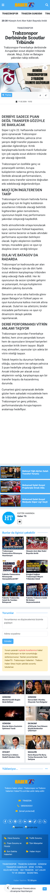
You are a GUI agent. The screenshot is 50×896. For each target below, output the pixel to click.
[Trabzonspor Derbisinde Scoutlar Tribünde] (25, 77)
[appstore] (17, 828)
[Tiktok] (35, 821)
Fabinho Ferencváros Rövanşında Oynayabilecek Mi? (11, 576)
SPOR (31, 867)
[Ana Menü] (3, 5)
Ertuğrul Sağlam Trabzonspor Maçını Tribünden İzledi (34, 576)
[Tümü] (46, 768)
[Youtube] (30, 821)
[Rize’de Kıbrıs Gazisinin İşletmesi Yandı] (12, 713)
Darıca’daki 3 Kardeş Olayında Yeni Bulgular (37, 701)
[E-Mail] (19, 522)
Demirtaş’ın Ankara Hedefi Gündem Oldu (11, 756)
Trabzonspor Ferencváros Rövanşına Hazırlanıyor (12, 553)
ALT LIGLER (40, 870)
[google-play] (31, 828)
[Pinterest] (15, 821)
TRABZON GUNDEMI (31, 13)
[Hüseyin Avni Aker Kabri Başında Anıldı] (37, 543)
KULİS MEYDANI (10, 870)
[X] (10, 821)
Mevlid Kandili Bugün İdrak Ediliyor (11, 701)
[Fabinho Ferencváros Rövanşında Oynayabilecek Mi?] (13, 566)
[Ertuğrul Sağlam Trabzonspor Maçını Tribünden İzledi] (37, 566)
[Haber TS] (8, 517)
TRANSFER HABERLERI (16, 867)
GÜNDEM (6, 697)
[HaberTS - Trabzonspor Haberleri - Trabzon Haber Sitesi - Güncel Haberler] (25, 5)
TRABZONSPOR (10, 13)
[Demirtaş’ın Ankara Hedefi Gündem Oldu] (12, 742)
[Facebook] (5, 821)
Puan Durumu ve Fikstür (13, 844)
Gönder (8, 641)
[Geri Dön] (8, 888)
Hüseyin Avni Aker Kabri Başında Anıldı (24, 20)
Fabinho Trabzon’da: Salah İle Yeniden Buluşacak (10, 600)
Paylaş (8, 95)
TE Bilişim (32, 880)
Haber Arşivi (35, 851)
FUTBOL (39, 867)
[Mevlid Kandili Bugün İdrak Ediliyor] (12, 687)
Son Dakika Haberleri (10, 853)
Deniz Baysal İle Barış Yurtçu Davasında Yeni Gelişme (37, 757)
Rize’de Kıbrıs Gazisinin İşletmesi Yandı (12, 727)
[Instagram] (20, 821)
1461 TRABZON (26, 870)
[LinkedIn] (25, 821)
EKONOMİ (32, 723)
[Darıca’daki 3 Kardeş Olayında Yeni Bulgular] (38, 687)
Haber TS (21, 516)
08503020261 (27, 806)
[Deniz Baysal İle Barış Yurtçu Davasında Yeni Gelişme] (38, 742)
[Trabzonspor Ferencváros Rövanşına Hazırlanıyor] (13, 543)
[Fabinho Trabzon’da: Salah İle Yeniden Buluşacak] (13, 589)
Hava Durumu (14, 838)
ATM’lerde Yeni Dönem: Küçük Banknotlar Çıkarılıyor (38, 728)
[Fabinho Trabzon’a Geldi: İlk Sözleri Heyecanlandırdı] (37, 589)
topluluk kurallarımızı (28, 650)
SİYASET (6, 752)
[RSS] (45, 821)
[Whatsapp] (40, 821)
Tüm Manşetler (36, 843)
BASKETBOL (32, 873)
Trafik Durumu (35, 838)
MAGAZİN (32, 752)
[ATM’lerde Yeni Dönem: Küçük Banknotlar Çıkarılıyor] (38, 713)
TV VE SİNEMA (18, 873)
